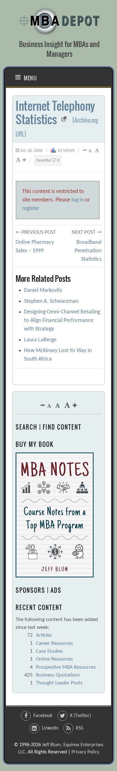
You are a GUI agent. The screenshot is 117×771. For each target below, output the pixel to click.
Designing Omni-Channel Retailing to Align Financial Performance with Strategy (62, 320)
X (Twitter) (80, 715)
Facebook (42, 715)
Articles (44, 635)
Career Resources (54, 643)
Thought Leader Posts (59, 683)
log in (77, 200)
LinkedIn (50, 728)
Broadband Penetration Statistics (88, 250)
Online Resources (54, 659)
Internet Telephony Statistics (55, 112)
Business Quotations (58, 675)
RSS (79, 728)
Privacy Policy (85, 752)
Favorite (47, 160)
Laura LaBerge (40, 340)
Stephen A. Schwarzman (51, 301)
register (30, 208)
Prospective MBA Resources (66, 667)
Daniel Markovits (43, 290)
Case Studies (49, 651)
